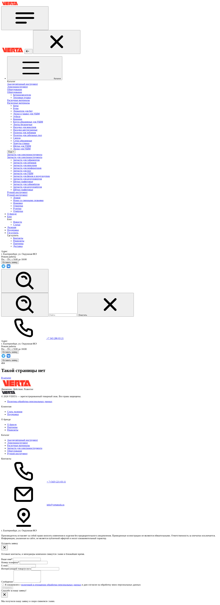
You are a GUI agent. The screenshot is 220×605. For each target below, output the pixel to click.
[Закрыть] (56, 42)
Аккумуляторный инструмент (22, 440)
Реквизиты (18, 241)
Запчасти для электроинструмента (24, 448)
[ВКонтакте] (8, 267)
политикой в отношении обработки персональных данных (51, 584)
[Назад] (28, 51)
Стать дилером (14, 411)
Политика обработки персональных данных (29, 401)
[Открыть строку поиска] (24, 281)
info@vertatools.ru (55, 504)
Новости (17, 222)
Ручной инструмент (17, 453)
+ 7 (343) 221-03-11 (56, 481)
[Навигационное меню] (24, 18)
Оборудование (14, 451)
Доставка (18, 246)
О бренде (12, 424)
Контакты (18, 238)
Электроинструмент (17, 443)
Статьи (16, 224)
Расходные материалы (18, 445)
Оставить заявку (10, 360)
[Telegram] (3, 267)
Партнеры (18, 243)
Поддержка (13, 414)
